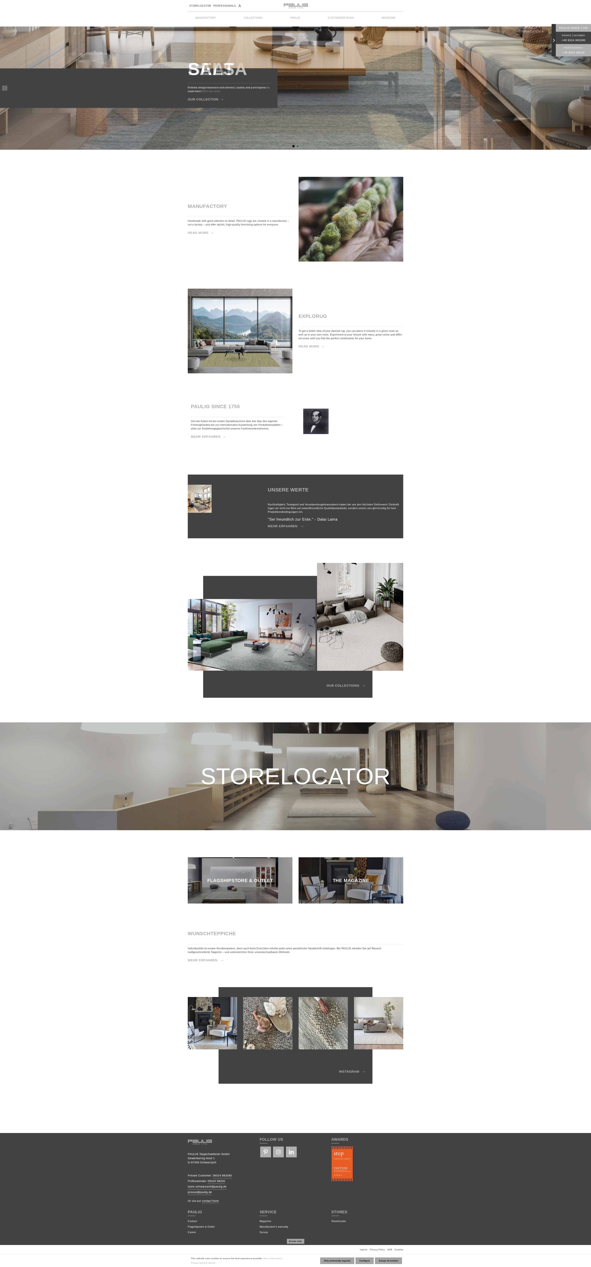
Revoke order (295, 1241)
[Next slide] (586, 88)
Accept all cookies (388, 1260)
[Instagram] (278, 1152)
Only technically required (337, 1260)
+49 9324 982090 (573, 40)
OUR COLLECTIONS (343, 685)
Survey (264, 1232)
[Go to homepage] (295, 6)
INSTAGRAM (349, 1071)
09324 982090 (222, 1175)
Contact (192, 1221)
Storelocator (200, 5)
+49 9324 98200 (573, 52)
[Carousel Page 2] (297, 146)
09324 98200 (216, 1181)
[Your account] (240, 6)
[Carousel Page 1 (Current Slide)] (293, 146)
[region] (295, 88)
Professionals (224, 5)
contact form (210, 1200)
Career (192, 1232)
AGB (389, 1249)
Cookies (399, 1249)
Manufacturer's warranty (274, 1226)
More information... (273, 1258)
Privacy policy (198, 1263)
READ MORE (198, 232)
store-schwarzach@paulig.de (207, 1186)
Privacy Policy (377, 1249)
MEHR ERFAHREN (206, 436)
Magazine (265, 1221)
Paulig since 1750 (573, 27)
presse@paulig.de (200, 1192)
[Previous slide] (4, 88)
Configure (364, 1260)
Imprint (363, 1249)
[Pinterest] (265, 1152)
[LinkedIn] (291, 1152)
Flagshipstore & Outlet (201, 1226)
